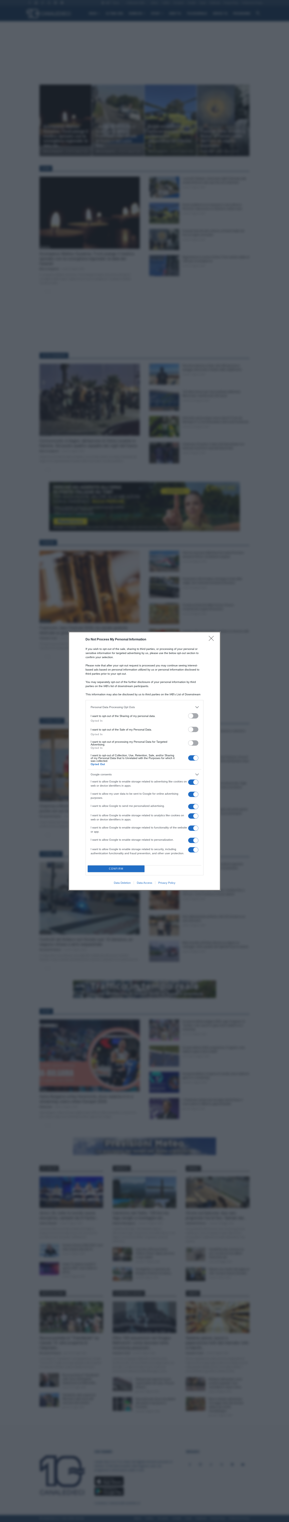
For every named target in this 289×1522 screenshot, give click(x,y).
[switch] (193, 716)
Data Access (144, 882)
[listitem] (144, 707)
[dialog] (144, 761)
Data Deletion (122, 882)
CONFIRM (116, 868)
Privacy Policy (166, 882)
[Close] (212, 639)
